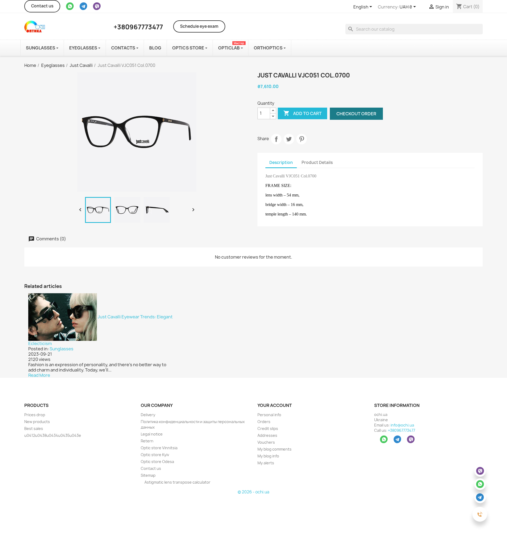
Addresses (267, 435)
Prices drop (34, 414)
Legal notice (152, 434)
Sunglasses (61, 349)
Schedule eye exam (199, 26)
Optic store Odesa (157, 461)
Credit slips (267, 428)
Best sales (33, 428)
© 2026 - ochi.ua (253, 492)
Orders (263, 421)
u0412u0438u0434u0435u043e (52, 435)
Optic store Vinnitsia (159, 447)
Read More (39, 375)
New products (37, 421)
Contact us (42, 6)
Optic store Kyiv (155, 454)
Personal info (269, 414)
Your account (274, 405)
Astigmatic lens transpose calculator (177, 482)
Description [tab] (281, 162)
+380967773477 (401, 430)
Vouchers (266, 442)
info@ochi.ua (402, 425)
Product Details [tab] (317, 162)
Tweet (289, 139)
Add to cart (302, 113)
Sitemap (148, 475)
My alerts (265, 462)
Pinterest (301, 139)
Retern (147, 440)
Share (276, 139)
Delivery (148, 414)
